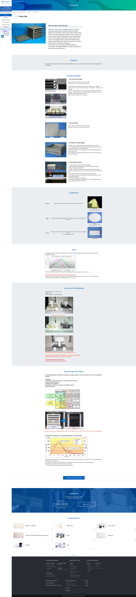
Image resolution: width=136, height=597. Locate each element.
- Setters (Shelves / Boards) (62, 569)
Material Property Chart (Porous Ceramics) (53, 585)
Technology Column (6, 24)
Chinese (86, 585)
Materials (6, 17)
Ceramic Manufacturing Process (51, 580)
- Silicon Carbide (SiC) (73, 566)
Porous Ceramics (98, 563)
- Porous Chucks (49, 568)
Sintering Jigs (60, 568)
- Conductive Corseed (73, 571)
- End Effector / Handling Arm (51, 566)
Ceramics (89, 563)
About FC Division (5, 22)
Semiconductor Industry (50, 563)
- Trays (47, 570)
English (86, 580)
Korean (86, 582)
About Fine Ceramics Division (71, 580)
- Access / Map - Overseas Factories (72, 585)
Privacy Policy (68, 590)
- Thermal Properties (90, 568)
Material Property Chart (50, 582)
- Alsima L (71, 570)
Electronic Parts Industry (62, 563)
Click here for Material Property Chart (74, 477)
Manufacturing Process (6, 19)
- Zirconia (71, 573)
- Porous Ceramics (73, 568)
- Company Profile (69, 582)
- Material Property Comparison (75, 575)
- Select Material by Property (74, 576)
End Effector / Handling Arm (6, 12)
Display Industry (49, 573)
